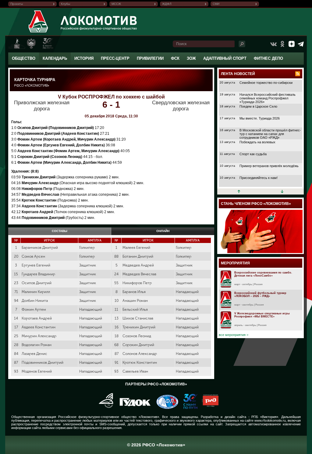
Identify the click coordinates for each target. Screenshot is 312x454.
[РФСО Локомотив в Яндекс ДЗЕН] (292, 44)
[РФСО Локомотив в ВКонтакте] (273, 44)
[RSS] (297, 73)
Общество (23, 58)
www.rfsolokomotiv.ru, (270, 420)
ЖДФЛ (167, 3)
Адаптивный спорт (224, 58)
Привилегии (150, 58)
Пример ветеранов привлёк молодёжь (269, 166)
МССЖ (116, 3)
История (84, 58)
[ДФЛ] (165, 408)
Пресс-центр (115, 58)
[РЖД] (207, 408)
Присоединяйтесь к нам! (258, 178)
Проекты (16, 3)
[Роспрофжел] (104, 408)
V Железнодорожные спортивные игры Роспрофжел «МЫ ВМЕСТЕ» (262, 315)
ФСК (175, 58)
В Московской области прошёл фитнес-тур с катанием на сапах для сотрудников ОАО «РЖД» (270, 133)
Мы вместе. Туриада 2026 (259, 118)
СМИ (216, 3)
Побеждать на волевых (257, 142)
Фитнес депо (268, 58)
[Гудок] (133, 408)
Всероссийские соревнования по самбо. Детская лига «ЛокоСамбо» (263, 274)
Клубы (65, 3)
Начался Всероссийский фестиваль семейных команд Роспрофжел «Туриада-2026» (267, 98)
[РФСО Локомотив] (38, 32)
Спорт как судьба (253, 154)
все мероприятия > (233, 335)
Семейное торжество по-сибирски (265, 82)
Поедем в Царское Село (258, 106)
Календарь (55, 58)
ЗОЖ (191, 58)
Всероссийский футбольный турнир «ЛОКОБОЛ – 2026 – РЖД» (260, 294)
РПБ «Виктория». (265, 417)
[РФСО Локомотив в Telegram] (301, 44)
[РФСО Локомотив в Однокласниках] (282, 44)
